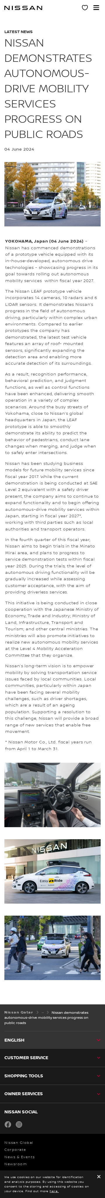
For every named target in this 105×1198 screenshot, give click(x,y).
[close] (99, 1177)
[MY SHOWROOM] (85, 8)
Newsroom (15, 1164)
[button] (96, 8)
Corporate (15, 1150)
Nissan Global (19, 1143)
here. (54, 1191)
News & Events (19, 1157)
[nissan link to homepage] (23, 8)
